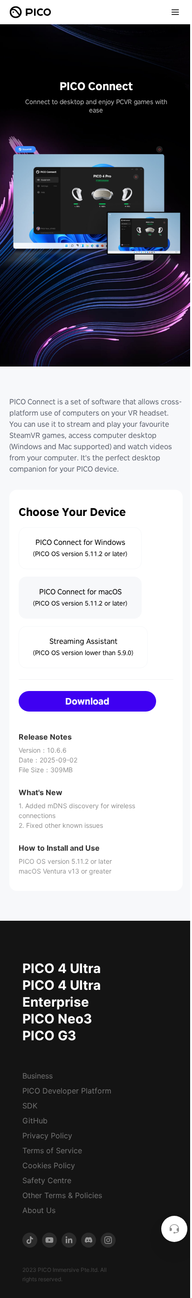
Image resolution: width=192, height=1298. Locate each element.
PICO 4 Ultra (61, 968)
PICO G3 (49, 1036)
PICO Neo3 (57, 1019)
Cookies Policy (48, 1165)
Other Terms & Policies (62, 1195)
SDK (29, 1105)
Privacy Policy (47, 1135)
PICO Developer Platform (66, 1090)
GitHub (35, 1120)
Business (37, 1075)
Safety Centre (46, 1180)
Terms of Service (52, 1150)
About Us (38, 1210)
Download (87, 701)
